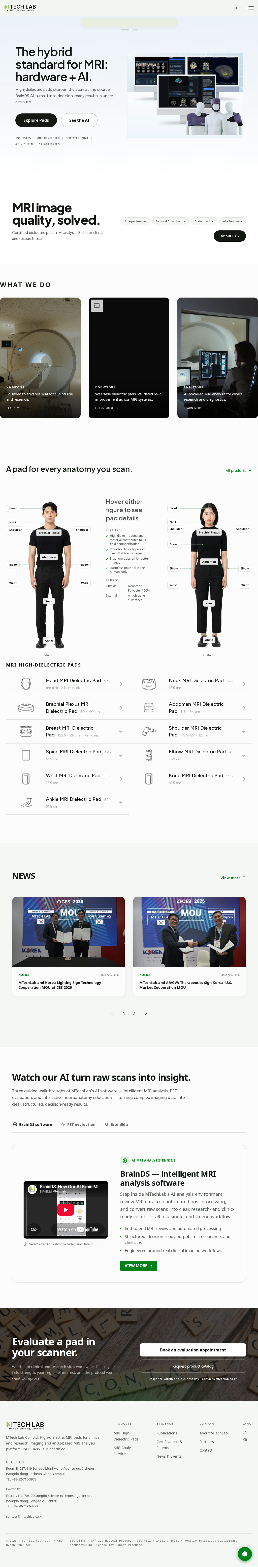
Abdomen (49, 557)
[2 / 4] (125, 29)
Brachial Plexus (49, 532)
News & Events (168, 1456)
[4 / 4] (136, 29)
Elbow (13, 564)
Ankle (49, 640)
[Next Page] (146, 1013)
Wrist (13, 583)
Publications (166, 1433)
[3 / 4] (130, 29)
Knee (48, 601)
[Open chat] (245, 1554)
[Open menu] (249, 8)
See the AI (79, 120)
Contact (206, 1450)
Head (13, 508)
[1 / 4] (122, 29)
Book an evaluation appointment (193, 1350)
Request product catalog (193, 1366)
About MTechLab (214, 1433)
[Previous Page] (112, 1013)
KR (245, 1439)
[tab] (32, 1124)
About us (230, 236)
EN (245, 1432)
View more (230, 877)
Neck (13, 522)
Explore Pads (36, 120)
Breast (174, 544)
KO (237, 8)
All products (236, 470)
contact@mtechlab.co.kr (24, 1516)
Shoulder (15, 529)
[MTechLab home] (20, 8)
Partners (207, 1441)
